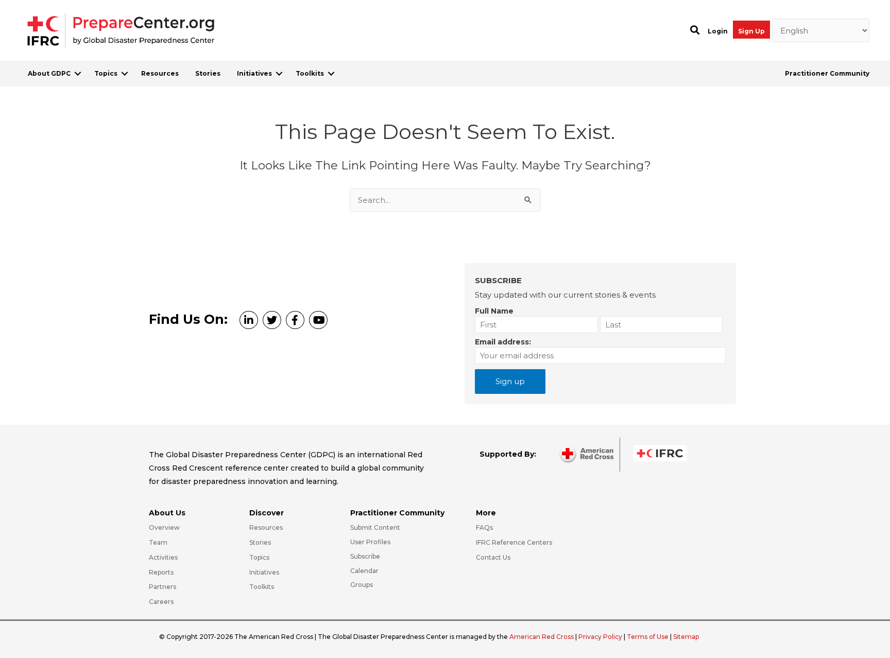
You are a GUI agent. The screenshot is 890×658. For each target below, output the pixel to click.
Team (158, 542)
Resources (160, 73)
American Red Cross (542, 636)
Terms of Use (648, 636)
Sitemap (686, 636)
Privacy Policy (601, 636)
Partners (162, 587)
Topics (105, 73)
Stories (207, 73)
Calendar (364, 571)
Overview (164, 527)
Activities (163, 557)
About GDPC (49, 73)
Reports (161, 572)
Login (718, 31)
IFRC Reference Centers (514, 542)
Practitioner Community (827, 73)
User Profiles (370, 542)
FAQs (484, 527)
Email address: (503, 341)
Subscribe (365, 556)
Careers (161, 601)
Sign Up (751, 31)
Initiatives (254, 73)
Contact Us (493, 557)
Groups (361, 584)
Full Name (494, 311)
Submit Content (375, 527)
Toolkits (310, 73)
